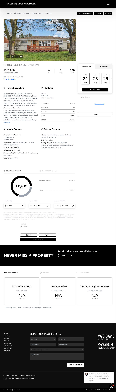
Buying (6, 338)
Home (6, 333)
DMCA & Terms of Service (101, 390)
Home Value (8, 346)
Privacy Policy (89, 390)
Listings (6, 336)
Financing (7, 343)
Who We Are (8, 348)
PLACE (34, 375)
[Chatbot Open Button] (111, 387)
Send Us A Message (76, 365)
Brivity (10, 390)
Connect (7, 351)
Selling (6, 341)
